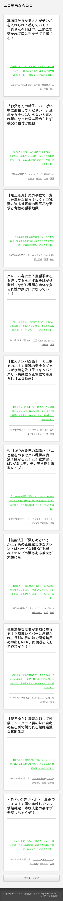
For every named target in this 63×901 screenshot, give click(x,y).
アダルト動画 (38, 778)
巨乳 (52, 178)
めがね (37, 85)
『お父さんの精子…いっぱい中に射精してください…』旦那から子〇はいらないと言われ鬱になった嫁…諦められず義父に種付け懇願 (30, 114)
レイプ (41, 697)
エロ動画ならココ (18, 5)
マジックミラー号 (39, 434)
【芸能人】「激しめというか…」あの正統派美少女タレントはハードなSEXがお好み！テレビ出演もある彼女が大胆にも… (30, 548)
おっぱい (44, 430)
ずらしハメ (47, 859)
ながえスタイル (39, 255)
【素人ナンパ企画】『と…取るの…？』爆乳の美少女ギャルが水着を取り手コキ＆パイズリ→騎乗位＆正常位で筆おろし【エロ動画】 (30, 370)
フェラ (50, 778)
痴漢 (52, 702)
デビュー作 (39, 608)
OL (40, 340)
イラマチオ (37, 519)
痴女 (44, 783)
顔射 (52, 612)
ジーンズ (29, 523)
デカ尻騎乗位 (42, 523)
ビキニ (50, 608)
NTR (35, 340)
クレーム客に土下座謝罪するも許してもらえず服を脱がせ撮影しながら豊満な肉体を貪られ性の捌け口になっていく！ (30, 284)
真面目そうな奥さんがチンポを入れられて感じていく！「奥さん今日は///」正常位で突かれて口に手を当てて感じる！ (30, 29)
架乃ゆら (36, 783)
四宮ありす (37, 612)
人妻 (46, 178)
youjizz (47, 340)
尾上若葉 (38, 259)
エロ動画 (46, 85)
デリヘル (44, 863)
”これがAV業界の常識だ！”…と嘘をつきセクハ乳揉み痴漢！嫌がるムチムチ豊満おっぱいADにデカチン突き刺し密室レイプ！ (30, 459)
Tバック (37, 859)
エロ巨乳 (48, 519)
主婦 (52, 863)
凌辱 (52, 523)
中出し (39, 178)
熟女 (52, 89)
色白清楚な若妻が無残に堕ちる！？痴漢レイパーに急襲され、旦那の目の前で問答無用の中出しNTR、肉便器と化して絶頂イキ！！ (30, 637)
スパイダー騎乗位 (41, 174)
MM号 (35, 430)
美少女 (51, 783)
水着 (46, 612)
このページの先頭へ (50, 896)
